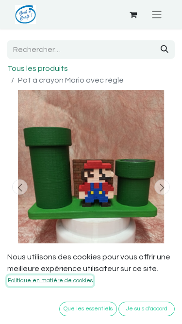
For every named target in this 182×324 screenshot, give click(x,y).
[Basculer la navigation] (157, 14)
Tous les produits (37, 68)
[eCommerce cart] (133, 14)
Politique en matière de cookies (50, 280)
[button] (20, 187)
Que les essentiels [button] (88, 309)
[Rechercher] (164, 49)
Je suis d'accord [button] (146, 309)
